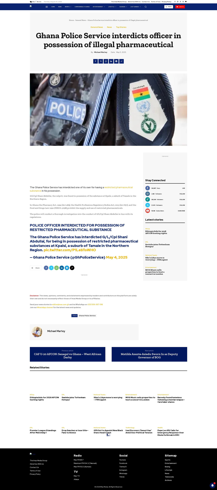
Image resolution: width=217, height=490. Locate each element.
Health (160, 427)
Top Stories (121, 27)
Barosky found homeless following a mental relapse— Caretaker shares (171, 399)
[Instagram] (177, 1)
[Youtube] (185, 1)
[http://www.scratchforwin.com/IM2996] (84, 167)
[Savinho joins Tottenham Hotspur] (179, 244)
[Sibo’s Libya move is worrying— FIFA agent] (179, 258)
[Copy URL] (121, 61)
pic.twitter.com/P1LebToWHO (70, 249)
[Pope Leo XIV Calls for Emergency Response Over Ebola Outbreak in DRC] (172, 415)
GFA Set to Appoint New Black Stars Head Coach (108, 431)
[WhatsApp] (106, 61)
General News (80, 20)
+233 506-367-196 (95, 304)
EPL (146, 242)
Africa (147, 229)
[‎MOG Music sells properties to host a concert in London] (179, 271)
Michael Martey (100, 52)
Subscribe (181, 211)
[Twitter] (183, 1)
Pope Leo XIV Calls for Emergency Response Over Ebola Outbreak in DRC (171, 432)
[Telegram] (116, 61)
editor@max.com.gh (60, 304)
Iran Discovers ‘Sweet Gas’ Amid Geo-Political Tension (139, 431)
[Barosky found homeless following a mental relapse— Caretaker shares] (172, 382)
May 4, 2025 (116, 257)
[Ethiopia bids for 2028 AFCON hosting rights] (179, 231)
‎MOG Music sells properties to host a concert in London (154, 272)
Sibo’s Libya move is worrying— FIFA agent (156, 258)
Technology (130, 427)
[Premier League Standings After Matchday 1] (44, 415)
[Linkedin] (111, 61)
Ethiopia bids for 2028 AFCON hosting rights (156, 232)
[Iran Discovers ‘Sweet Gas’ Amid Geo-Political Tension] (140, 415)
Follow (182, 194)
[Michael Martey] (38, 332)
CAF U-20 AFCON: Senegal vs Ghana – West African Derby (67, 355)
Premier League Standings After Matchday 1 (43, 431)
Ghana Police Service (87, 316)
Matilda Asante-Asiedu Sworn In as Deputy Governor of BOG (149, 355)
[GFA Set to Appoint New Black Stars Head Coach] (108, 415)
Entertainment (151, 267)
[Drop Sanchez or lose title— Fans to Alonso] (76, 415)
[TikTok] (180, 1)
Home (71, 20)
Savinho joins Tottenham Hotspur (157, 245)
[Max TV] (34, 6)
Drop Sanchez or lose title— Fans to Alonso (75, 431)
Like (183, 188)
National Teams (151, 255)
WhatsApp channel (45, 307)
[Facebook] (175, 1)
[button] (146, 7)
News (109, 27)
